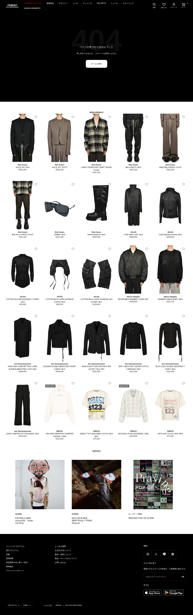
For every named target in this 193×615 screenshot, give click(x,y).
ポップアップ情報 (135, 514)
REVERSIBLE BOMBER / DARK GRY (133, 299)
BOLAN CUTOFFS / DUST (22, 235)
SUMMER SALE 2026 (33, 3)
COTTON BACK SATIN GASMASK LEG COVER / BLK (96, 300)
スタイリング (128, 3)
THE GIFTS (101, 3)
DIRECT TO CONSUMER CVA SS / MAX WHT (96, 435)
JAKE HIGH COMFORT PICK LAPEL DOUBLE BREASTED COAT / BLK (23, 367)
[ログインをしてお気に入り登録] (36, 117)
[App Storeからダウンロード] (153, 592)
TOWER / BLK (59, 235)
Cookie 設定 (48, 605)
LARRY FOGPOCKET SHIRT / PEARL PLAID (96, 168)
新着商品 (50, 3)
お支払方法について (63, 550)
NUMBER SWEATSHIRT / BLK (170, 299)
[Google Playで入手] (173, 592)
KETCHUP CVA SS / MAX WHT (170, 434)
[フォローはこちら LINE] (164, 554)
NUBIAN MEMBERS (32, 8)
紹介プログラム (12, 550)
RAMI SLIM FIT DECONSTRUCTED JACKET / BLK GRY (96, 367)
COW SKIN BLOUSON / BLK (170, 235)
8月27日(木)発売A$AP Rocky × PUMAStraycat (82, 520)
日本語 (25, 605)
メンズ (75, 3)
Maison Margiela (133, 297)
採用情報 (9, 558)
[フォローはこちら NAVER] (172, 554)
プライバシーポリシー (15, 571)
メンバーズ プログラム (15, 546)
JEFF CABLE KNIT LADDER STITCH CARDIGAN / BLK (133, 367)
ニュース (114, 3)
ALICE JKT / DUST (59, 167)
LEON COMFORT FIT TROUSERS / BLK (22, 434)
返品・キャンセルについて (66, 558)
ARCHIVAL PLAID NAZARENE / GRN (133, 434)
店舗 (8, 554)
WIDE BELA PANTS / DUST (170, 167)
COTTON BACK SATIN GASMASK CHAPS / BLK (60, 300)
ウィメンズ (87, 3)
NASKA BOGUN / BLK (96, 235)
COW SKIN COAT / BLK (133, 235)
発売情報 (18, 514)
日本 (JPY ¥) (12, 605)
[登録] (182, 577)
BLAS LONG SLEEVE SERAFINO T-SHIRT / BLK (170, 367)
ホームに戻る (96, 64)
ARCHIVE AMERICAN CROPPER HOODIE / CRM (59, 435)
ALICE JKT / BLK (23, 167)
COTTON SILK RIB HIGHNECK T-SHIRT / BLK (22, 300)
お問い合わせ (60, 562)
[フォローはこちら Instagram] (148, 554)
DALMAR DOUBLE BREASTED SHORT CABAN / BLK (59, 367)
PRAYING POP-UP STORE (141, 518)
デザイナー (63, 3)
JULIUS (133, 232)
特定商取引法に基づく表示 (17, 562)
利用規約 (9, 566)
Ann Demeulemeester (22, 364)
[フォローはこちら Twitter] (156, 554)
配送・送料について (63, 554)
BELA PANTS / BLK (133, 167)
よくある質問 (60, 546)
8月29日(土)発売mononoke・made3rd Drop (24, 520)
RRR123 (59, 431)
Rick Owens (22, 165)
